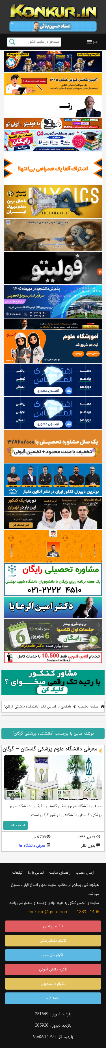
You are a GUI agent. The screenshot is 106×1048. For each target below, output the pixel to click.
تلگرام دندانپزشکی (53, 941)
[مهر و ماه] (53, 61)
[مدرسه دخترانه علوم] (53, 346)
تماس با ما (36, 873)
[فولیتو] (53, 123)
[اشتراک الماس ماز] (53, 380)
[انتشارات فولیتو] (53, 268)
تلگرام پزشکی (53, 926)
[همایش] (53, 513)
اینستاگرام (53, 998)
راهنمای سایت (59, 873)
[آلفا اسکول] (53, 168)
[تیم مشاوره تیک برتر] (53, 446)
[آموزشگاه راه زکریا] (53, 323)
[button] (95, 41)
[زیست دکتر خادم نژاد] (53, 140)
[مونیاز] (53, 479)
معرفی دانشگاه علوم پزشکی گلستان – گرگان (50, 749)
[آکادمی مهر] (53, 546)
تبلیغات (17, 873)
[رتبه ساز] (53, 106)
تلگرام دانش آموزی (53, 969)
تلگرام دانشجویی (53, 984)
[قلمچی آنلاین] (53, 657)
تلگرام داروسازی (53, 955)
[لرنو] (53, 235)
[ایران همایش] (53, 579)
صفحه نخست (88, 706)
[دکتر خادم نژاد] (53, 635)
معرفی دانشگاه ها (32, 846)
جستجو (12, 42)
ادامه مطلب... (15, 825)
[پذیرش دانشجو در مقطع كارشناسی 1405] (53, 301)
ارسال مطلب (85, 873)
